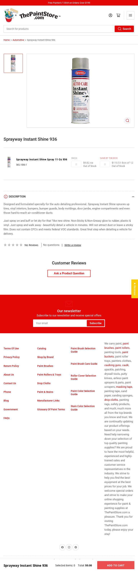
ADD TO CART (116, 565)
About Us (9, 374)
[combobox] (69, 29)
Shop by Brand (45, 357)
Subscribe (96, 323)
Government (11, 409)
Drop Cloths (43, 383)
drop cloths (111, 399)
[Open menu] (130, 15)
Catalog (41, 348)
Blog (6, 400)
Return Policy (11, 365)
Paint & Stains (45, 391)
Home (7, 40)
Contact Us (10, 383)
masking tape (124, 386)
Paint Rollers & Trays (49, 374)
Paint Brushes (45, 365)
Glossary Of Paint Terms (51, 409)
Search (127, 28)
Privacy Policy (12, 357)
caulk (125, 365)
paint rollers (122, 348)
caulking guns (112, 365)
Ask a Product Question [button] (69, 273)
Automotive (18, 40)
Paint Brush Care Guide (84, 363)
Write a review (73, 245)
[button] (13, 245)
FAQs (7, 418)
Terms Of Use (11, 348)
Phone (7, 391)
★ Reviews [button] (134, 288)
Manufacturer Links (48, 400)
